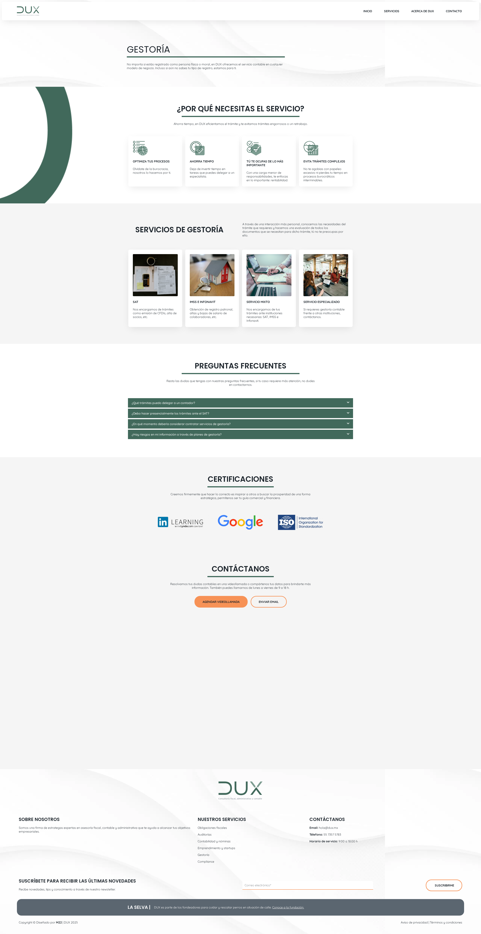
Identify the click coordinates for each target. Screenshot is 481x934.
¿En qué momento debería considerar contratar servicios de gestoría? (181, 424)
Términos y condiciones (446, 922)
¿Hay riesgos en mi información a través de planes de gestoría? (177, 434)
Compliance (206, 861)
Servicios (391, 11)
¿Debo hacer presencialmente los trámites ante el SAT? (170, 413)
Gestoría (203, 855)
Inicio (367, 11)
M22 (59, 922)
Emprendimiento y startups (216, 848)
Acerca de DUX (422, 11)
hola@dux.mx (328, 828)
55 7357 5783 (332, 834)
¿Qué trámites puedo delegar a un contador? (163, 403)
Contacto (454, 11)
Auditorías (205, 834)
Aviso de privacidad (414, 922)
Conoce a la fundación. (288, 907)
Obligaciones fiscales (212, 828)
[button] (240, 403)
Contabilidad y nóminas (214, 841)
